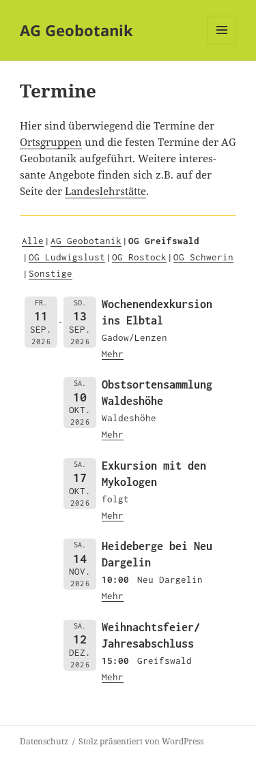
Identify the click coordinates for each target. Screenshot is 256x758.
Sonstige (50, 273)
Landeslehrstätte (105, 191)
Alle (33, 240)
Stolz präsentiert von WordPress (141, 741)
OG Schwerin (203, 257)
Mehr (113, 353)
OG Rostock (139, 257)
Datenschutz (44, 741)
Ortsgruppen (51, 142)
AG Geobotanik (76, 30)
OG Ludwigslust (67, 257)
